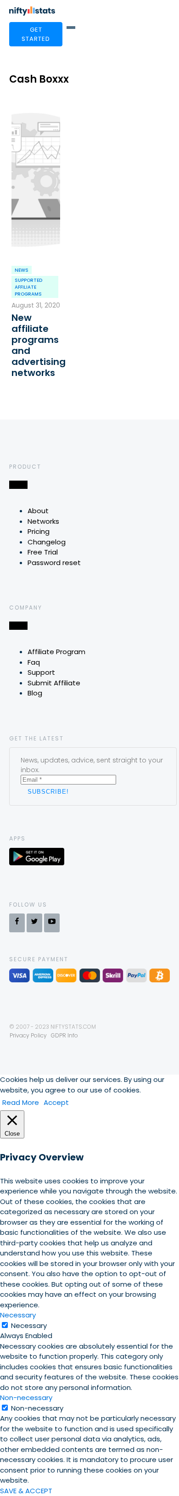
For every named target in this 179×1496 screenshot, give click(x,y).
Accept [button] (56, 1102)
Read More (20, 1102)
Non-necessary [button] (26, 1397)
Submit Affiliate (54, 683)
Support (41, 672)
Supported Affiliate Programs (28, 287)
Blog (35, 693)
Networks (43, 521)
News (21, 270)
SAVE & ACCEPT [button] (26, 1491)
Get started (36, 34)
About (38, 510)
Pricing (39, 531)
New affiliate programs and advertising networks (35, 345)
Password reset (54, 562)
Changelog (47, 542)
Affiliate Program (56, 651)
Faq (34, 662)
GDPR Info (64, 1035)
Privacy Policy (28, 1035)
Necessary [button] (18, 1315)
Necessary (29, 1325)
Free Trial (43, 552)
